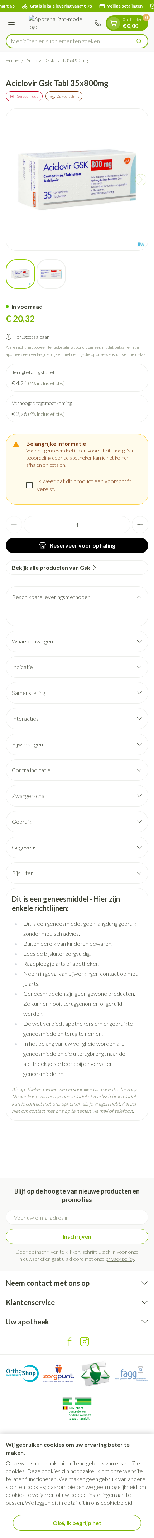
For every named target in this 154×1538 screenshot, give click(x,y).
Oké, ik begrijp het (77, 1522)
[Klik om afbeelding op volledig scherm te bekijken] (77, 179)
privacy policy (120, 1259)
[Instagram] (84, 1341)
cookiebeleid (116, 1502)
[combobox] (68, 41)
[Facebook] (69, 1341)
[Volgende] (140, 179)
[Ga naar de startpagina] (55, 23)
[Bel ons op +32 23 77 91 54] (97, 23)
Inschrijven (77, 1236)
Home (12, 60)
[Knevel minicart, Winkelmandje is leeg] (113, 23)
